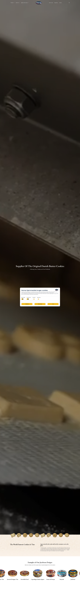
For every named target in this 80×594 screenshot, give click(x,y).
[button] (12, 2)
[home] (39, 3)
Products (12, 2)
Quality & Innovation (24, 2)
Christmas (62, 550)
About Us (17, 2)
